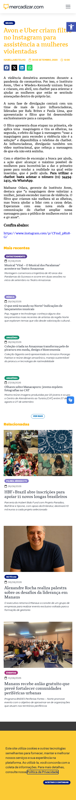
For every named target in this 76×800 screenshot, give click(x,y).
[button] (71, 27)
